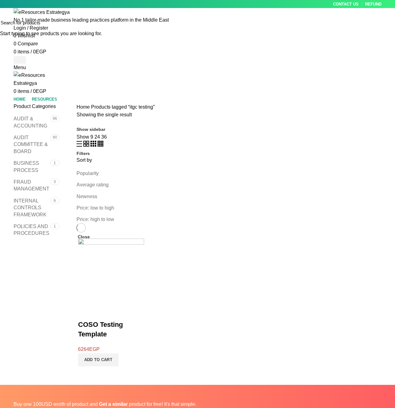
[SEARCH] (386, 22)
